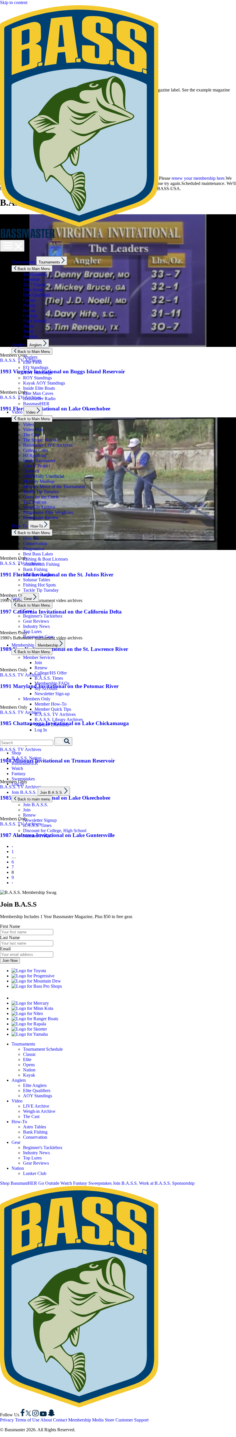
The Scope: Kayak (40, 439)
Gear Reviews (36, 621)
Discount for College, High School (54, 830)
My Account (46, 688)
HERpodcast (34, 455)
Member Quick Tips (53, 709)
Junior (28, 326)
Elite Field (32, 362)
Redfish (30, 336)
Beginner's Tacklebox (42, 616)
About (46, 1419)
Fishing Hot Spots (39, 584)
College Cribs (35, 450)
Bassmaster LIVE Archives (48, 445)
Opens (29, 300)
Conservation (35, 543)
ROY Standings (37, 377)
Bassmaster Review (41, 517)
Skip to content (13, 2)
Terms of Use (27, 1419)
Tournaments (23, 261)
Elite (27, 1059)
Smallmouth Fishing (41, 564)
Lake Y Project (36, 465)
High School (34, 320)
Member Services (39, 657)
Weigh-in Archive (39, 507)
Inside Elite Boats (39, 388)
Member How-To (50, 704)
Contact (60, 1419)
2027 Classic (34, 284)
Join (38, 662)
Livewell (31, 471)
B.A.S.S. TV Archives (55, 714)
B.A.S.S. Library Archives (59, 719)
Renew (41, 667)
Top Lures (32, 631)
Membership (23, 645)
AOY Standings (37, 372)
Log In (41, 729)
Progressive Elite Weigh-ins (48, 512)
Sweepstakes (23, 778)
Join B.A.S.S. (24, 792)
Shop (16, 752)
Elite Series (33, 289)
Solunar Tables (36, 579)
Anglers (19, 344)
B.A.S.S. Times (49, 678)
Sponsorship (183, 1183)
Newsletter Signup (40, 820)
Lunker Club (34, 1173)
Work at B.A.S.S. (155, 1183)
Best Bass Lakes (38, 553)
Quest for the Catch (40, 496)
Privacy (7, 1419)
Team (28, 331)
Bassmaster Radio (39, 398)
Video (17, 412)
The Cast (31, 434)
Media (98, 1419)
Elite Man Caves (38, 393)
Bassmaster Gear (38, 636)
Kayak (29, 310)
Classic (29, 1054)
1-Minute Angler (38, 574)
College (30, 315)
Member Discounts (52, 724)
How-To (19, 525)
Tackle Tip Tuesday (41, 491)
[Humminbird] (47, 997)
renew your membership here (198, 178)
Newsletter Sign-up (52, 693)
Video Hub (33, 429)
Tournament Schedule (43, 1049)
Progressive (33, 548)
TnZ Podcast (34, 502)
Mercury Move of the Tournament (54, 486)
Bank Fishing (35, 569)
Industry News (36, 626)
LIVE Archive (36, 1106)
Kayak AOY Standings (44, 383)
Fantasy (19, 773)
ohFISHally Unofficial (43, 476)
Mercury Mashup (38, 481)
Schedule (31, 279)
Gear (16, 598)
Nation (29, 305)
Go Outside (48, 1183)
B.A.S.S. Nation (26, 758)
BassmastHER (36, 403)
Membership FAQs (52, 683)
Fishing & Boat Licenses (45, 559)
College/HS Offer (51, 672)
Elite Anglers (35, 1085)
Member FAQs (36, 835)
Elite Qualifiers (36, 295)
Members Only (36, 698)
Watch (17, 768)
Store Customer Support (127, 1419)
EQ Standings (35, 367)
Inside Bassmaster (39, 460)
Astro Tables (34, 1126)
